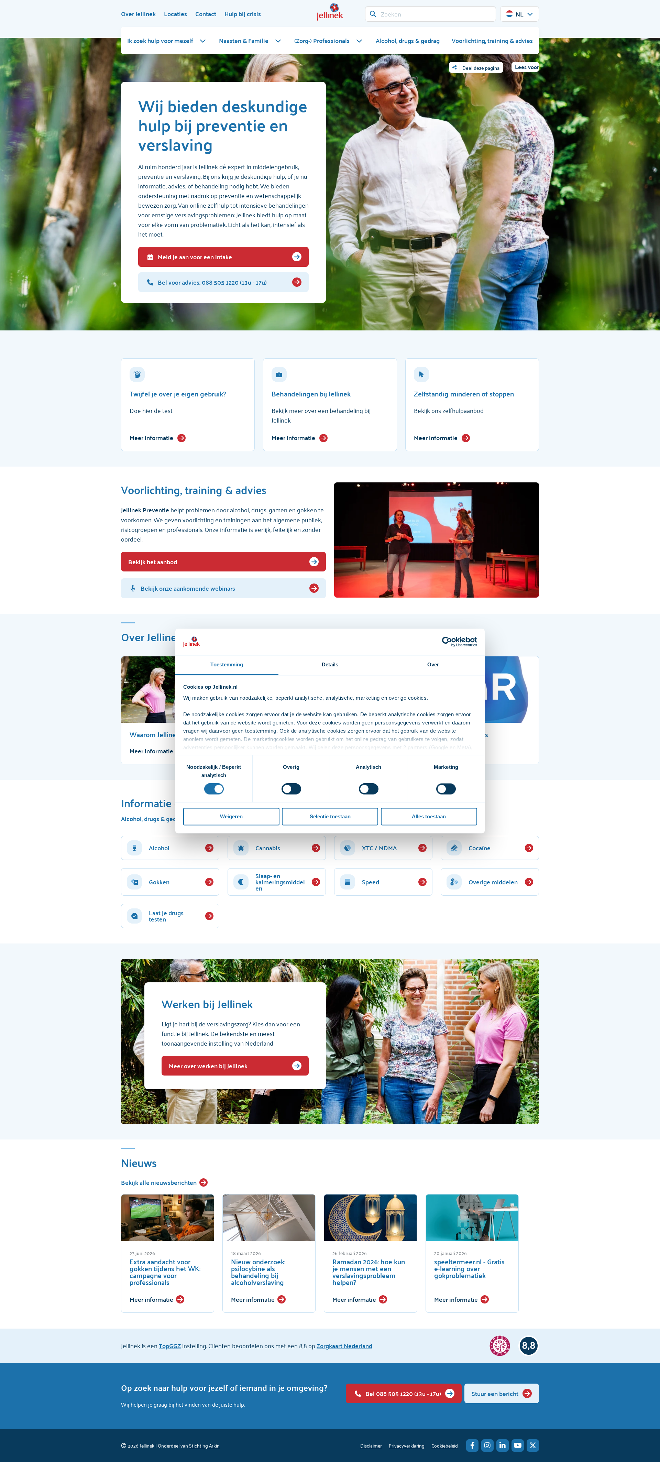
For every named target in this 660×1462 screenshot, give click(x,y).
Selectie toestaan (330, 816)
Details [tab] (330, 664)
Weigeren (231, 816)
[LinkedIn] (502, 1445)
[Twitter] (533, 1445)
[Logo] (330, 12)
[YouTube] (518, 1445)
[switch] (291, 789)
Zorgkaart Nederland (344, 1345)
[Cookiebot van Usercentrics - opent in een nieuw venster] (447, 642)
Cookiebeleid (444, 1445)
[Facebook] (472, 1445)
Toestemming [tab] (226, 664)
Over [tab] (433, 664)
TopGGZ (170, 1345)
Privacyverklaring (407, 1445)
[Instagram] (487, 1445)
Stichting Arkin (204, 1445)
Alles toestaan (429, 816)
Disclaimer (371, 1445)
